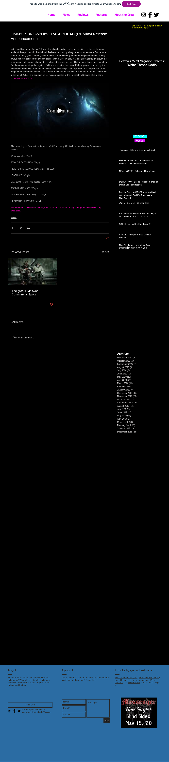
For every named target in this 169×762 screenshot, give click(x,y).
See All (105, 251)
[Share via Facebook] (12, 228)
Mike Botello (134, 682)
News (14, 217)
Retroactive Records (149, 677)
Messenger (144, 680)
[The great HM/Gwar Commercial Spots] (32, 272)
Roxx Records (121, 680)
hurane (134, 680)
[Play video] (60, 110)
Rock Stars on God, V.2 (126, 677)
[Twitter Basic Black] (156, 15)
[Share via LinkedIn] (28, 228)
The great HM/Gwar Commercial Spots (25, 292)
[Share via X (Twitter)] (20, 228)
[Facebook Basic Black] (150, 15)
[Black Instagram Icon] (144, 15)
